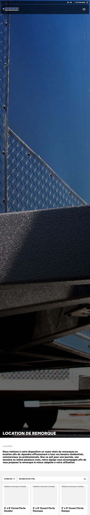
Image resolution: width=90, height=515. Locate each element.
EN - (69, 2)
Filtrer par (8, 479)
